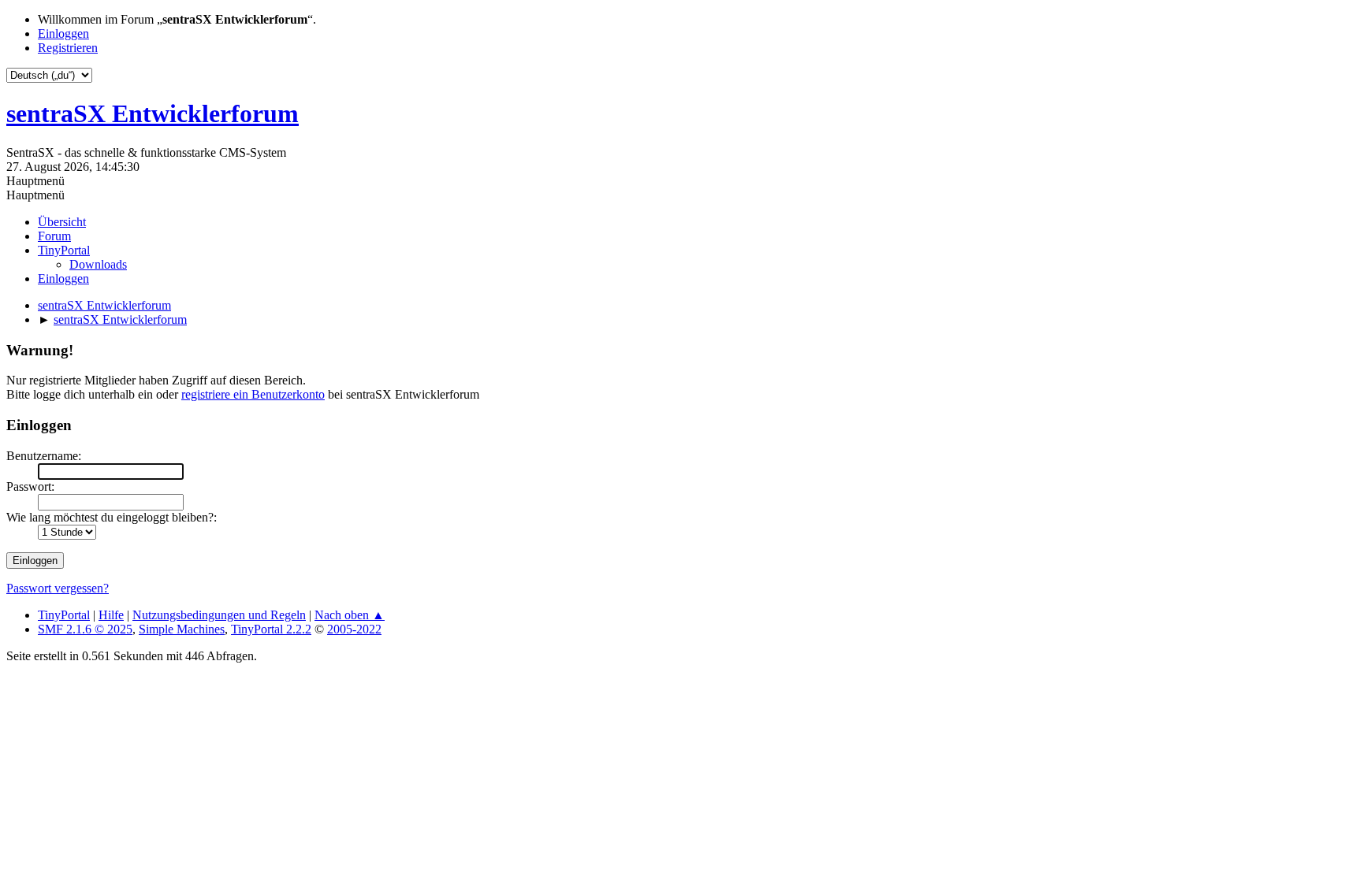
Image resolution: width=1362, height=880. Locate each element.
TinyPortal (64, 615)
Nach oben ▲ (349, 615)
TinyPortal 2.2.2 (271, 629)
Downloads (98, 264)
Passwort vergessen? (57, 588)
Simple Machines (182, 629)
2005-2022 (354, 629)
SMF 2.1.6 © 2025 (85, 629)
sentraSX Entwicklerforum (152, 113)
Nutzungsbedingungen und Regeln (219, 615)
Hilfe (111, 615)
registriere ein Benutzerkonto (253, 394)
